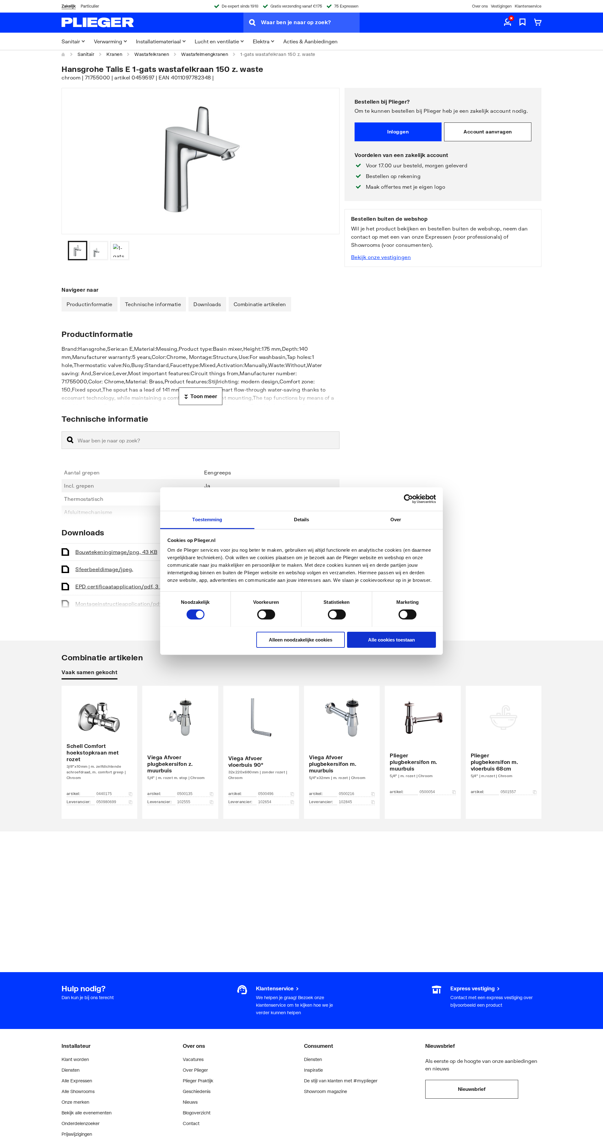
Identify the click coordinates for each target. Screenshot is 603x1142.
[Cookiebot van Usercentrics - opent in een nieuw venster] (408, 499)
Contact (191, 1123)
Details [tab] (301, 519)
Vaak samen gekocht (89, 672)
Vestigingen (501, 6)
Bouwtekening (116, 552)
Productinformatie (89, 304)
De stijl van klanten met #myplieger (341, 1080)
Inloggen (398, 131)
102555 (183, 802)
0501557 (508, 792)
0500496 (266, 794)
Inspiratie (313, 1070)
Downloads (207, 304)
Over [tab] (395, 519)
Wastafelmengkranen (204, 54)
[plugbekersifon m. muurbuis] (342, 743)
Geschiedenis (196, 1091)
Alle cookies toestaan (391, 639)
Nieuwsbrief (472, 1089)
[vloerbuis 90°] (261, 743)
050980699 (106, 802)
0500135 (185, 794)
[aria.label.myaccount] (507, 23)
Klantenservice (528, 6)
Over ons (480, 6)
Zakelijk (69, 6)
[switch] (266, 614)
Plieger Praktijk (198, 1080)
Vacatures (193, 1059)
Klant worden (75, 1059)
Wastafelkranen (151, 54)
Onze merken (75, 1102)
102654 (264, 802)
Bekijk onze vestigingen (381, 257)
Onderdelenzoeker (81, 1123)
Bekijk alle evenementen (86, 1112)
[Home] (63, 54)
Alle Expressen (77, 1080)
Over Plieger (195, 1070)
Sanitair (86, 54)
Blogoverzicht (196, 1112)
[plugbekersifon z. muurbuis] (180, 743)
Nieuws (190, 1102)
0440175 (104, 794)
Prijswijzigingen (77, 1134)
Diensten (70, 1070)
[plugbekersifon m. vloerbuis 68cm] (503, 743)
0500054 (427, 792)
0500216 (346, 794)
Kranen (114, 54)
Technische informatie (153, 304)
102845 (345, 802)
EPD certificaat (121, 586)
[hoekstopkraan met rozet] (99, 743)
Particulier (90, 6)
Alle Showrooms (78, 1091)
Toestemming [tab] (207, 519)
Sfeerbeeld (104, 569)
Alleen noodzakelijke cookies (300, 639)
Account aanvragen (488, 131)
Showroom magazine (325, 1091)
